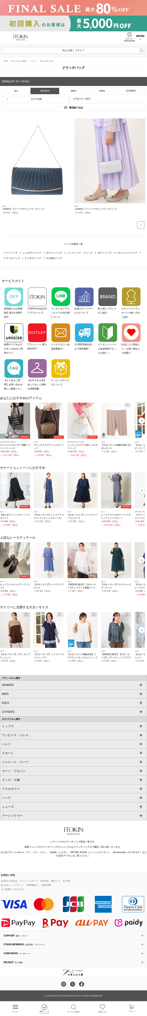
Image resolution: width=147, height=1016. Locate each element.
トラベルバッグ (12, 258)
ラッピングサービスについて (60, 382)
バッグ (33, 61)
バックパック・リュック (80, 252)
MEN (73, 91)
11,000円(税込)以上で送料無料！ (83, 346)
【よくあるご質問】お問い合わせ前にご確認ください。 (13, 385)
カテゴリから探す (19, 61)
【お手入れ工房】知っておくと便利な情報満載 (36, 384)
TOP (6, 61)
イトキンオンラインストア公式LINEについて (60, 312)
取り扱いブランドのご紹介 (107, 310)
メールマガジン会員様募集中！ (60, 346)
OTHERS (131, 91)
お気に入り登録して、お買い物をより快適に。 (130, 348)
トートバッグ (11, 252)
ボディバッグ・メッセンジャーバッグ (118, 252)
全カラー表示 (83, 98)
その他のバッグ (54, 258)
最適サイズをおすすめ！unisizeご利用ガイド (13, 348)
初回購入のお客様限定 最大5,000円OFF (13, 312)
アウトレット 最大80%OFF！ (37, 346)
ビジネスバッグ (33, 258)
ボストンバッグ (54, 252)
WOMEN (44, 91)
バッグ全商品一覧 (73, 244)
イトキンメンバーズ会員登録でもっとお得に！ (107, 348)
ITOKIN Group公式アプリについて (37, 310)
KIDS (102, 91)
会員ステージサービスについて (83, 310)
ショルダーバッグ (32, 252)
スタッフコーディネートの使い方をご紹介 (130, 312)
